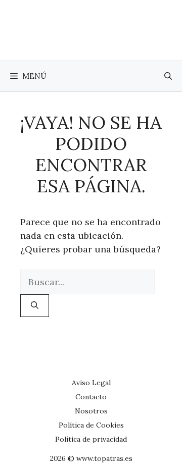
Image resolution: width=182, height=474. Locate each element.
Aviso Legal (91, 382)
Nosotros (91, 410)
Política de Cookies (91, 425)
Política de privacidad (91, 439)
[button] (168, 76)
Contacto (91, 396)
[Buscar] (34, 305)
